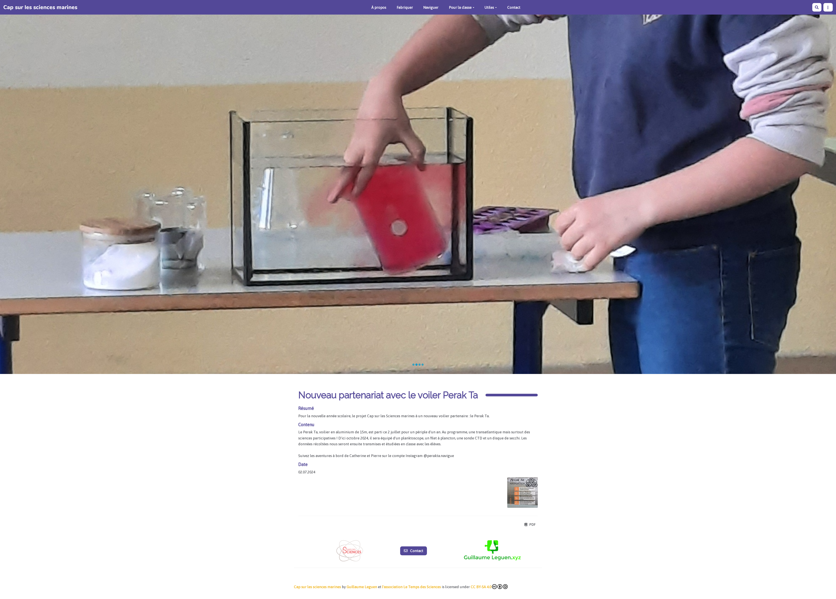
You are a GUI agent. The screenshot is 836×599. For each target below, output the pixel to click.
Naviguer (430, 7)
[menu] (828, 7)
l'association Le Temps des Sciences (411, 587)
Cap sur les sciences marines (317, 587)
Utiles (489, 7)
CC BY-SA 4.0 (481, 587)
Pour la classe (460, 7)
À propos (378, 7)
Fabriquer (405, 7)
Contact (513, 7)
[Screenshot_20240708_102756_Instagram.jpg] (520, 494)
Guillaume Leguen (362, 587)
